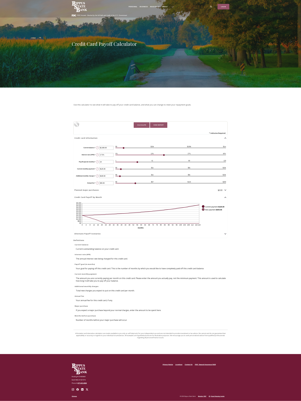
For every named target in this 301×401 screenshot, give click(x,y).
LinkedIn (82, 389)
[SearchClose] (211, 7)
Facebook (77, 389)
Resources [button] (155, 7)
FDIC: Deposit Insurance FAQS (205, 364)
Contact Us (188, 364)
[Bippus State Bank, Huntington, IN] (79, 6)
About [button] (165, 7)
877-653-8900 (82, 383)
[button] (150, 138)
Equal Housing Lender (218, 396)
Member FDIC (202, 396)
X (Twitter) (87, 389)
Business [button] (144, 7)
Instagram (73, 389)
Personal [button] (133, 7)
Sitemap (74, 396)
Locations (178, 364)
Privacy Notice (168, 364)
